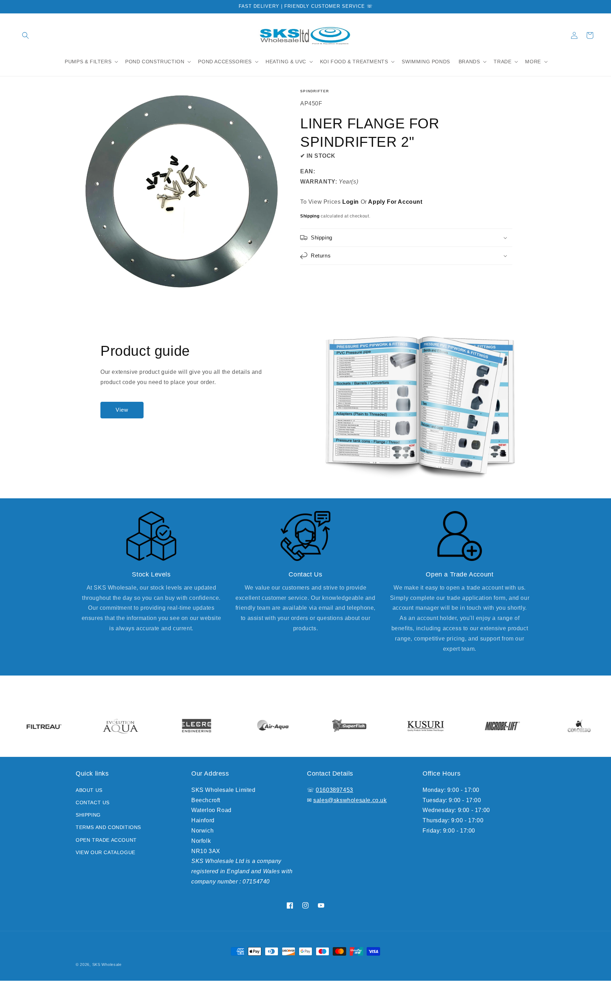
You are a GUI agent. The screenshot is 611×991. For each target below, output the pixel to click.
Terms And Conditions (108, 827)
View (122, 410)
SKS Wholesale (107, 964)
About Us (89, 790)
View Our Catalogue (105, 852)
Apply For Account (395, 202)
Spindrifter (314, 91)
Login (350, 202)
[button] (25, 35)
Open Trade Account (106, 840)
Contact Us (93, 802)
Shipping (310, 216)
